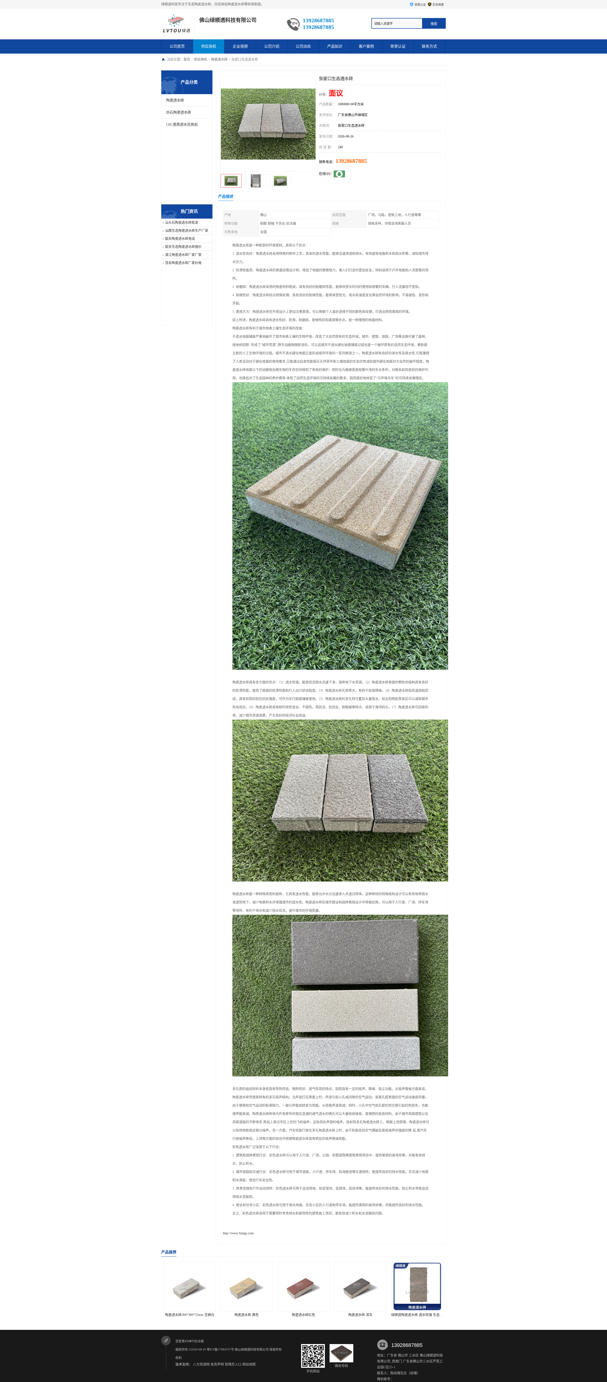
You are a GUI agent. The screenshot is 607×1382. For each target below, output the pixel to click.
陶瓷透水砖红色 (179, 1315)
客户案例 (366, 46)
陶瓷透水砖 (219, 59)
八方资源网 (201, 1364)
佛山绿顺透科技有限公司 (252, 1349)
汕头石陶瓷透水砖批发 (181, 222)
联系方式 (429, 46)
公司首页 (177, 46)
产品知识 (334, 46)
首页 (187, 59)
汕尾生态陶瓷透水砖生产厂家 (186, 230)
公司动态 (303, 46)
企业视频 (240, 46)
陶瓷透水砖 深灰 (237, 1315)
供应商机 (208, 46)
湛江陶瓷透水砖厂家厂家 (183, 255)
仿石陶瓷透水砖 (178, 112)
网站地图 (249, 1364)
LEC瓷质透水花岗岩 (182, 124)
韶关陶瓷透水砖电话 (180, 238)
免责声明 (217, 1364)
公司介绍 (271, 46)
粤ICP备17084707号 (220, 1349)
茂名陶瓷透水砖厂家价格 (183, 263)
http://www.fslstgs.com (238, 1233)
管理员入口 (233, 1364)
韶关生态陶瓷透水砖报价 (183, 246)
